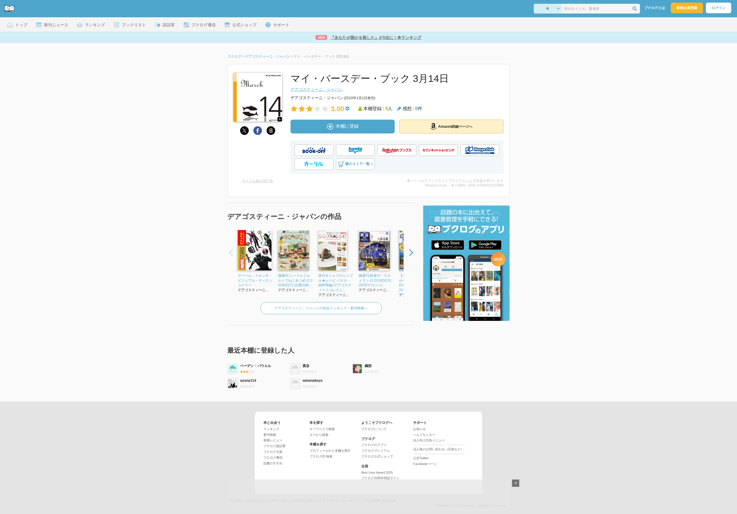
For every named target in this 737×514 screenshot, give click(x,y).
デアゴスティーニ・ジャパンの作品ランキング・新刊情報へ (321, 308)
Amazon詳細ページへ (455, 127)
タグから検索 (318, 434)
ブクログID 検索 (321, 456)
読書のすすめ (272, 463)
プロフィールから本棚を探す (330, 450)
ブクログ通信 (272, 457)
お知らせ (419, 429)
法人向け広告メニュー (429, 440)
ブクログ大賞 (272, 451)
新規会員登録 (687, 8)
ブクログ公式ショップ (377, 456)
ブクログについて (374, 429)
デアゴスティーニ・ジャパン (316, 89)
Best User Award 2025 (377, 472)
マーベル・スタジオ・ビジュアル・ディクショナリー (255, 280)
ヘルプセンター (424, 434)
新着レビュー (272, 440)
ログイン (718, 8)
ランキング (271, 429)
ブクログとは (654, 8)
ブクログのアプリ (374, 445)
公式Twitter (421, 458)
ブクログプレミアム (375, 450)
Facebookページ (425, 464)
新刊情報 (269, 434)
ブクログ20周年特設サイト (380, 478)
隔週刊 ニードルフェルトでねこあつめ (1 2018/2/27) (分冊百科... (295, 280)
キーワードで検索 (322, 429)
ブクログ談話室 (274, 446)
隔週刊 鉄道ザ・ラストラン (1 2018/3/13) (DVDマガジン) (375, 280)
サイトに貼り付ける (257, 181)
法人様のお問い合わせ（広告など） (438, 449)
